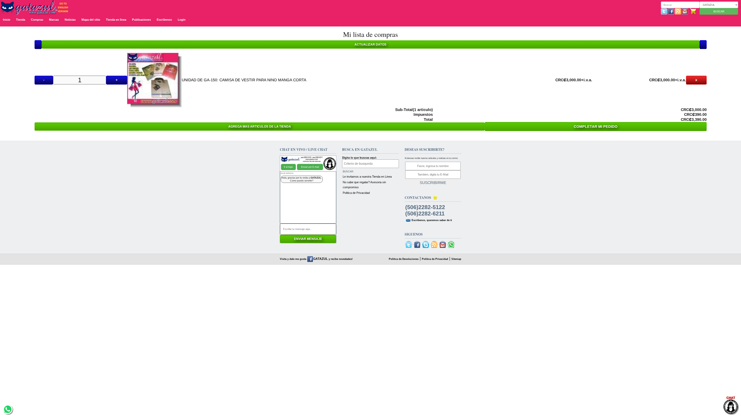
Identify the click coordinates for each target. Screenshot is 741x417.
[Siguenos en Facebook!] (671, 11)
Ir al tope (288, 167)
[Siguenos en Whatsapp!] (451, 245)
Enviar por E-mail (310, 167)
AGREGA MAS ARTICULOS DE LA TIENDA (259, 126)
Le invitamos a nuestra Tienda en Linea (367, 176)
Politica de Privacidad (356, 192)
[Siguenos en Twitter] (664, 11)
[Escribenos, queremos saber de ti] (685, 11)
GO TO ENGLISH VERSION (63, 7)
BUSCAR (718, 11)
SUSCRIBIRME (433, 183)
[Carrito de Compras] (693, 11)
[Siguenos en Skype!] (426, 245)
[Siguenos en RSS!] (678, 11)
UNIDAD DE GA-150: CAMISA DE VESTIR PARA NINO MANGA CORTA (244, 80)
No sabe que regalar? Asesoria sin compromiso (364, 185)
